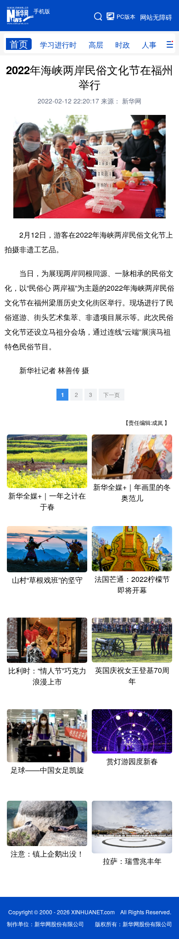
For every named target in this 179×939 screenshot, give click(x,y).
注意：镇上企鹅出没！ (47, 853)
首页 (19, 44)
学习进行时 (58, 44)
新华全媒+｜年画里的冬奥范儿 (132, 492)
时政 (122, 44)
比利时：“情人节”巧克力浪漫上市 (47, 676)
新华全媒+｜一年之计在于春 (47, 501)
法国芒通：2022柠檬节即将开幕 (132, 584)
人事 (149, 44)
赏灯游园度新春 (132, 761)
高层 (96, 44)
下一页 (111, 394)
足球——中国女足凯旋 (47, 770)
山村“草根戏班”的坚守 (47, 580)
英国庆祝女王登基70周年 (132, 675)
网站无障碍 (156, 17)
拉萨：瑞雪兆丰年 (132, 861)
